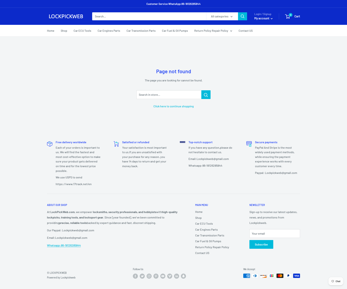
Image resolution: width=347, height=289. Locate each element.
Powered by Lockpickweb (61, 277)
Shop (64, 30)
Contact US (246, 30)
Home (50, 30)
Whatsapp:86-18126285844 (64, 245)
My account (262, 18)
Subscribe (261, 244)
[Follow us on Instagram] (149, 276)
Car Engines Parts (109, 30)
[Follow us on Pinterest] (155, 276)
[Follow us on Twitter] (142, 276)
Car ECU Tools (82, 30)
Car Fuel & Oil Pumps (175, 30)
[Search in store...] (206, 94)
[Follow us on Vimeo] (169, 276)
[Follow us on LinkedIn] (176, 276)
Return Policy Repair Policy (211, 30)
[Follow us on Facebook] (135, 276)
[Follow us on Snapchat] (183, 276)
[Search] (242, 16)
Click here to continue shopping (173, 106)
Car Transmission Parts (141, 30)
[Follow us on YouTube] (162, 276)
